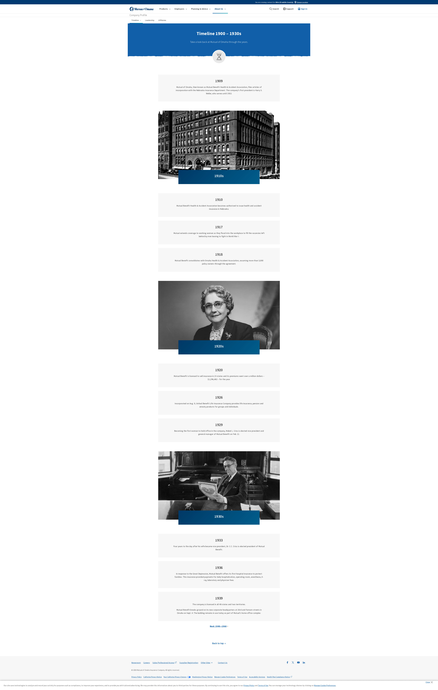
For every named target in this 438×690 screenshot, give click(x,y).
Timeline (135, 20)
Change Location (302, 2)
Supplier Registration (188, 662)
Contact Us (222, 662)
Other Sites (205, 662)
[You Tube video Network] (298, 663)
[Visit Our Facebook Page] (287, 663)
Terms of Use (242, 677)
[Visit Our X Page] (293, 663)
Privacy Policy (136, 677)
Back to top (218, 643)
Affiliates (162, 20)
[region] (219, 685)
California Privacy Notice (152, 677)
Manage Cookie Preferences (225, 677)
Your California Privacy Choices (175, 677)
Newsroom (136, 662)
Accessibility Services (257, 677)
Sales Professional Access (163, 662)
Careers (146, 662)
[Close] (430, 681)
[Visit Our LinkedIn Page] (304, 663)
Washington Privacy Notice (202, 677)
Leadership (149, 20)
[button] (165, 8)
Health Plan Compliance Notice (278, 677)
